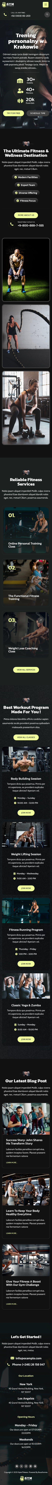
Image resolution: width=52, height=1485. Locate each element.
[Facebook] (17, 1466)
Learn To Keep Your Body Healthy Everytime (23, 1212)
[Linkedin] (31, 1466)
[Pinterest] (35, 1466)
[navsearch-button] (47, 14)
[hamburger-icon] (45, 4)
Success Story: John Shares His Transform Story (24, 1141)
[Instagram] (26, 1466)
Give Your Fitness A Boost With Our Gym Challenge (23, 1283)
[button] (12, 1162)
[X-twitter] (21, 1466)
